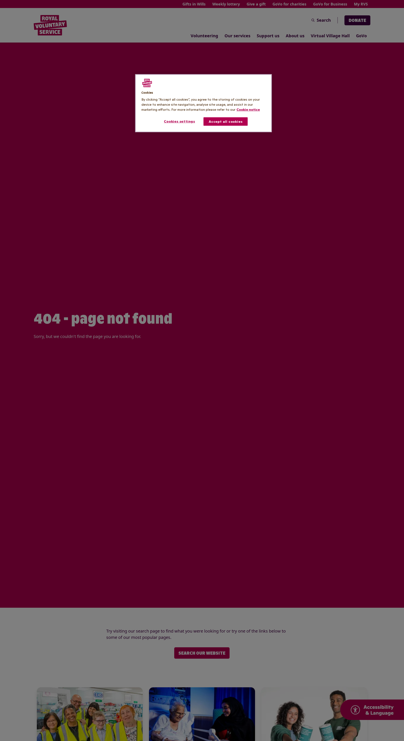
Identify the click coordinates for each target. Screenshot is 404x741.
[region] (203, 103)
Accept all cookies (225, 121)
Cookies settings (179, 121)
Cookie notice (248, 109)
